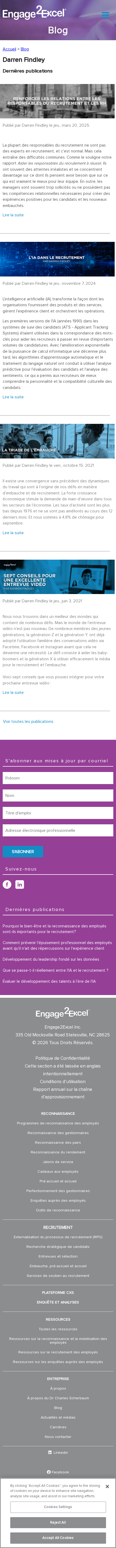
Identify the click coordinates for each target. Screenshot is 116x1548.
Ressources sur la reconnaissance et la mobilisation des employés (58, 1341)
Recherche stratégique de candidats (58, 1247)
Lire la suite (13, 215)
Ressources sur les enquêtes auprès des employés (58, 1362)
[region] (58, 1513)
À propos (58, 1388)
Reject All (58, 1522)
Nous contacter (58, 1437)
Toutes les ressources (58, 1329)
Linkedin (60, 1453)
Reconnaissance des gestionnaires (58, 1133)
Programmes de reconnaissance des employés (58, 1123)
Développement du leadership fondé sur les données (51, 959)
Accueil (9, 49)
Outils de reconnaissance (58, 1210)
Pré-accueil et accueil (58, 1181)
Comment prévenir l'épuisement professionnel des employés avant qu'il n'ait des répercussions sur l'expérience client (57, 945)
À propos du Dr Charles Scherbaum (58, 1398)
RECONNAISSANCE (58, 1114)
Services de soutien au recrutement (58, 1276)
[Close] (107, 1486)
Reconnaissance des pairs (58, 1143)
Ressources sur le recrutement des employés (58, 1352)
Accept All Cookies (58, 1538)
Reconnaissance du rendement (58, 1152)
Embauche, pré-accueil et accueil (58, 1266)
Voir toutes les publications (28, 721)
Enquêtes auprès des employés (58, 1201)
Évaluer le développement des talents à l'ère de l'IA (49, 981)
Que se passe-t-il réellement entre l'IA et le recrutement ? (55, 970)
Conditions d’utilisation (63, 1082)
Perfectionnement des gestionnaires (58, 1191)
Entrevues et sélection (58, 1256)
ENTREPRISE (58, 1379)
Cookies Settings (58, 1507)
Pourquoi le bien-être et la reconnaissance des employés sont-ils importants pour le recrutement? (54, 929)
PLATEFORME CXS (58, 1293)
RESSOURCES (58, 1319)
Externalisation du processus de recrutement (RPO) (58, 1237)
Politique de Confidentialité (62, 1058)
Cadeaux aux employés (58, 1172)
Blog (25, 49)
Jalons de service (58, 1162)
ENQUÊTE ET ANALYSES (58, 1302)
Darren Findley (35, 125)
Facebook (60, 1472)
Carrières (58, 1427)
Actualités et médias (58, 1417)
